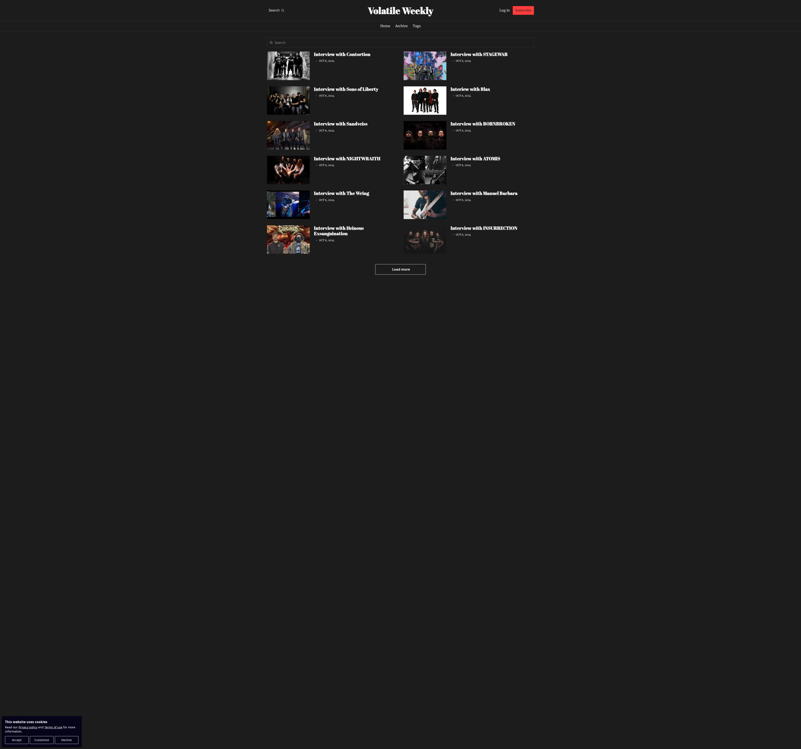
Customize (41, 740)
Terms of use (53, 727)
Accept (16, 740)
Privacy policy (28, 727)
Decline (66, 740)
